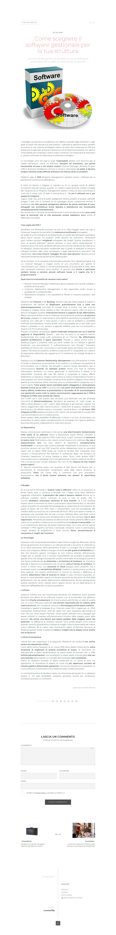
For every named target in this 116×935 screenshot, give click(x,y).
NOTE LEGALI (66, 895)
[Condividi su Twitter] (57, 701)
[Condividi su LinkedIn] (72, 701)
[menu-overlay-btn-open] (111, 3)
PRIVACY (64, 890)
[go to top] (58, 923)
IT (4, 4)
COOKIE (64, 892)
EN (8, 4)
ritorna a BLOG (29, 22)
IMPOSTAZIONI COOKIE (72, 898)
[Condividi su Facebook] (53, 701)
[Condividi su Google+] (61, 701)
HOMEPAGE (48, 877)
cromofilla (49, 910)
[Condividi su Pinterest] (65, 701)
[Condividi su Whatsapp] (68, 701)
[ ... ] (92, 22)
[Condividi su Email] (76, 701)
